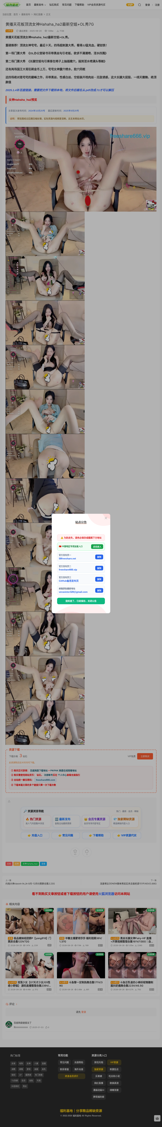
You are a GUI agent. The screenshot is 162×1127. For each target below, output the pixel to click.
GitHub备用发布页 (69, 580)
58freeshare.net (67, 558)
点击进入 (97, 546)
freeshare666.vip (68, 569)
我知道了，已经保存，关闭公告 (81, 601)
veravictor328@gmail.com (73, 592)
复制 (99, 557)
